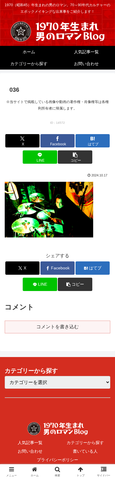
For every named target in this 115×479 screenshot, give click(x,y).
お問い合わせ (30, 451)
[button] (75, 157)
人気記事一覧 (30, 442)
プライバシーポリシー (57, 459)
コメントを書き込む (57, 326)
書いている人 (85, 451)
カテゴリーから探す (85, 442)
